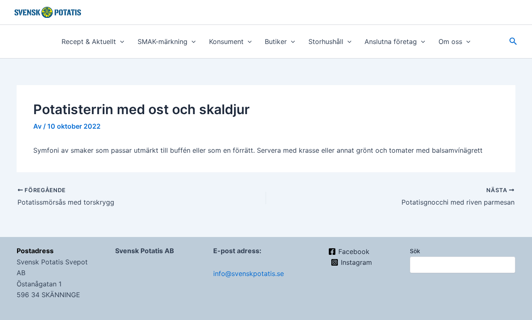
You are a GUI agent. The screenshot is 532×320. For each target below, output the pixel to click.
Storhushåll (325, 41)
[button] (120, 41)
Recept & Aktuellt (89, 41)
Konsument (226, 41)
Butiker (276, 41)
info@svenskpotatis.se (248, 273)
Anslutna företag (391, 41)
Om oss (450, 41)
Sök (415, 250)
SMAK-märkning (162, 41)
